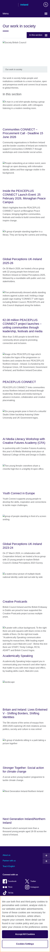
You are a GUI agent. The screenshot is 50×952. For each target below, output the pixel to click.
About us (6, 855)
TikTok (10, 893)
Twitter (33, 881)
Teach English (9, 866)
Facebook (12, 881)
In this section (35, 35)
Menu (6, 13)
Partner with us (9, 860)
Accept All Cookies (25, 934)
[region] (25, 924)
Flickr (10, 887)
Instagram (34, 887)
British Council (9, 5)
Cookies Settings (25, 944)
